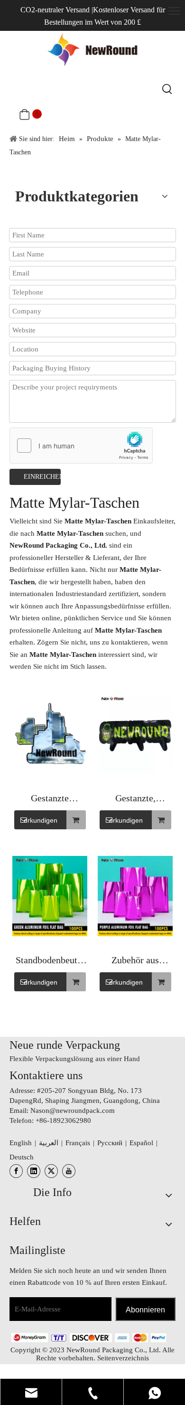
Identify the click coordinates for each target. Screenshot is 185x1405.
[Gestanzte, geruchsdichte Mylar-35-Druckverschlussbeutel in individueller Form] (135, 734)
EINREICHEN (42, 476)
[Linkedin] (33, 1171)
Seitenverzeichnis (123, 1358)
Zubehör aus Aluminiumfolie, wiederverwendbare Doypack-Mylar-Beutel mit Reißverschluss (135, 961)
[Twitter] (51, 1171)
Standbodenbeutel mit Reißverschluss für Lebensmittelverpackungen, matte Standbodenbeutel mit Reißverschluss (49, 961)
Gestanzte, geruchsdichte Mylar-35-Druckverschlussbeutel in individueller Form (135, 799)
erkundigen (40, 820)
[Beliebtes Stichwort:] (167, 89)
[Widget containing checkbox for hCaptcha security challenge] (81, 446)
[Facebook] (16, 1171)
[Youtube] (68, 1171)
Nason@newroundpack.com (72, 1110)
